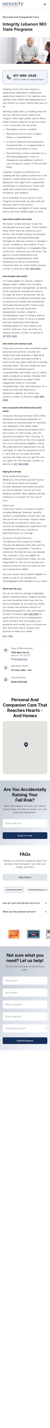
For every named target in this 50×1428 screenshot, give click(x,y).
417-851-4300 (10, 336)
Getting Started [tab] (14, 889)
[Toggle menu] (44, 4)
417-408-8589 (21, 464)
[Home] (13, 4)
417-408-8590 (33, 268)
